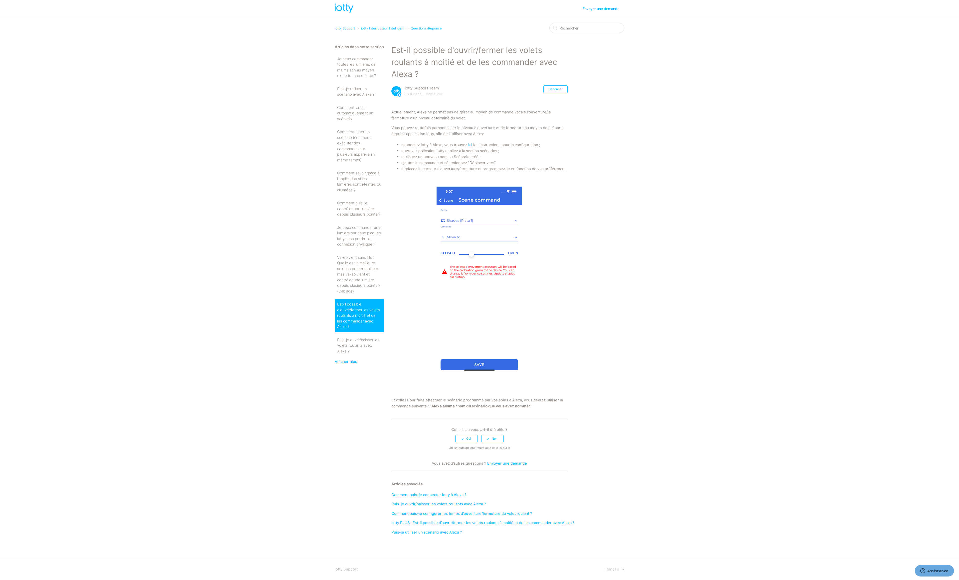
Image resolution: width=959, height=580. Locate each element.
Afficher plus (346, 361)
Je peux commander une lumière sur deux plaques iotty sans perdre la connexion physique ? (359, 236)
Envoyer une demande (601, 8)
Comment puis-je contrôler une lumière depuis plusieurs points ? (358, 209)
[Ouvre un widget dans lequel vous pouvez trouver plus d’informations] (934, 571)
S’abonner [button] (555, 89)
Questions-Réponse (426, 28)
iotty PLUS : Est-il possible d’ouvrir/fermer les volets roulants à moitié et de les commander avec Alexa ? (482, 522)
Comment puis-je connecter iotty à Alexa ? (429, 494)
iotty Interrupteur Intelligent (383, 28)
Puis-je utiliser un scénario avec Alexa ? (355, 91)
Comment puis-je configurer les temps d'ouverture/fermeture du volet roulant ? (461, 513)
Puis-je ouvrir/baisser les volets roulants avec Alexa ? (358, 345)
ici (470, 144)
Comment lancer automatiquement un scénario (355, 113)
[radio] (466, 438)
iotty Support (345, 28)
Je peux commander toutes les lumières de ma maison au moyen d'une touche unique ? (356, 67)
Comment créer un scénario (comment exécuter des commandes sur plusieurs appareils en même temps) (356, 145)
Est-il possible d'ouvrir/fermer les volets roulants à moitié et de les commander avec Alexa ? (358, 315)
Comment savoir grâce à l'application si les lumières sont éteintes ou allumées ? (359, 181)
